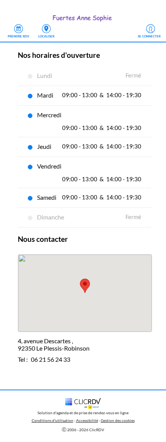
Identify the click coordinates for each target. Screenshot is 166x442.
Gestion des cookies (118, 420)
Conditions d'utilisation (52, 420)
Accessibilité (87, 420)
